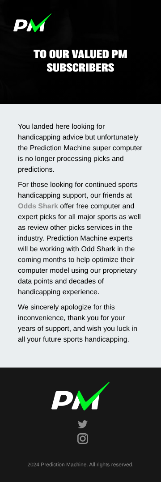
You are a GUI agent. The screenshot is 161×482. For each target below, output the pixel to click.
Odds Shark (38, 206)
